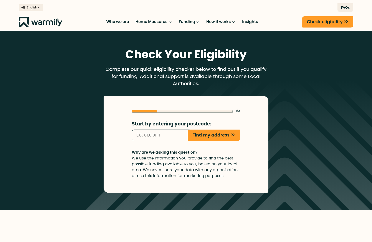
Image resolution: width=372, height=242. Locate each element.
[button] (31, 8)
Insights (250, 22)
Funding (187, 22)
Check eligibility (325, 22)
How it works (219, 22)
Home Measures (152, 22)
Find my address (211, 135)
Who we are (117, 22)
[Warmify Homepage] (40, 22)
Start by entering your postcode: (171, 124)
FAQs (345, 7)
